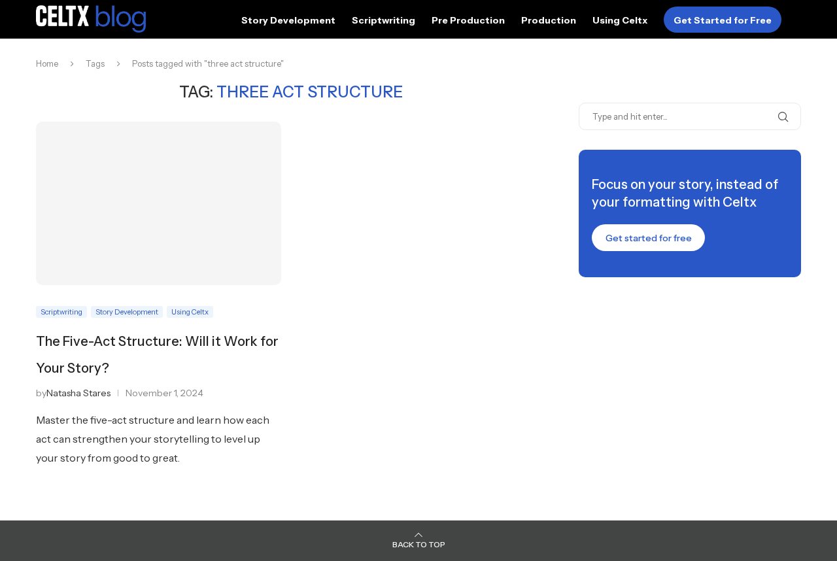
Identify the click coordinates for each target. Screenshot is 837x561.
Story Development (288, 20)
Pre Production (468, 20)
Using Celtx (619, 20)
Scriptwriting (383, 20)
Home (47, 63)
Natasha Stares (78, 393)
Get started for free (649, 238)
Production (548, 20)
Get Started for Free (723, 20)
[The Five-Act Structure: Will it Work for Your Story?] (158, 203)
